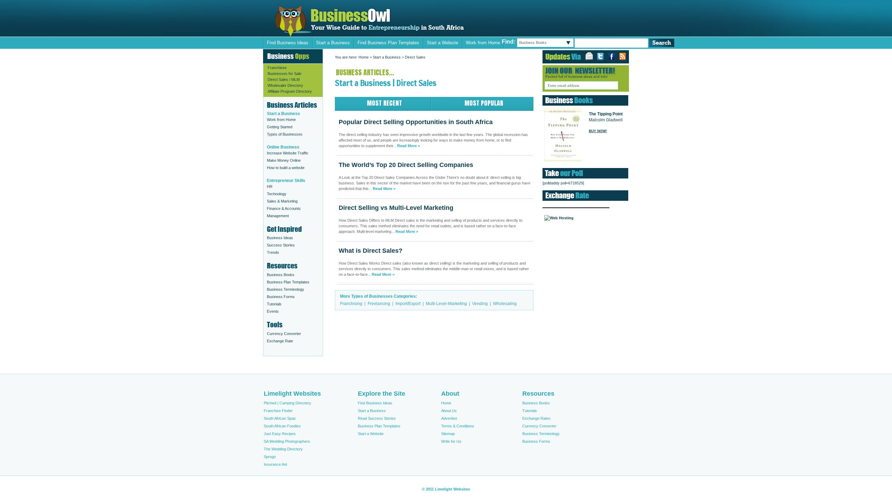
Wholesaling (505, 303)
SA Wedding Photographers (287, 441)
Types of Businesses (284, 134)
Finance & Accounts (284, 208)
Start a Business (333, 42)
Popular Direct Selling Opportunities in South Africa (370, 21)
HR (269, 186)
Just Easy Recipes (280, 434)
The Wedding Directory (283, 449)
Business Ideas (280, 238)
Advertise (449, 418)
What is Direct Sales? (370, 250)
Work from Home (483, 42)
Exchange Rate (280, 341)
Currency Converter (284, 334)
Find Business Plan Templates (388, 42)
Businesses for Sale (284, 73)
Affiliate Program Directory (290, 91)
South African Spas (280, 418)
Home (364, 57)
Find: (508, 42)
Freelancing (379, 303)
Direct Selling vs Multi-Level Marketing (396, 207)
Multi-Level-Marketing (446, 303)
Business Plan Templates (288, 282)
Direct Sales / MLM (284, 79)
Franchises (277, 68)
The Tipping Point (606, 114)
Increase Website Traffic (287, 153)
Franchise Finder (278, 411)
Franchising (351, 303)
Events (273, 311)
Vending (480, 303)
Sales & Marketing (282, 201)
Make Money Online (284, 160)
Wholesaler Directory (285, 85)
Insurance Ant (275, 464)
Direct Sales (415, 57)
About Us (449, 411)
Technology (276, 194)
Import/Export (408, 303)
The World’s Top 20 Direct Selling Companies (406, 164)
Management (278, 216)
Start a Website (442, 42)
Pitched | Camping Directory (287, 403)
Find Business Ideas (287, 42)
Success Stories (281, 245)
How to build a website (286, 168)
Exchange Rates (536, 418)
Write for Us (451, 441)
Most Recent (384, 103)
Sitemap (448, 434)
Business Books (280, 275)
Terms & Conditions (457, 426)
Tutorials (274, 304)
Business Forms (281, 297)
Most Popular (483, 103)
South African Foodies (282, 426)
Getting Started (279, 127)
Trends (273, 252)
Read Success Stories (377, 418)
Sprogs (270, 457)
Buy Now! (598, 131)
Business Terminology (285, 289)
